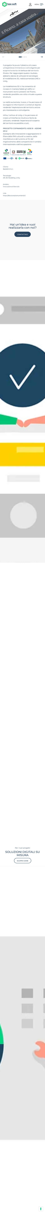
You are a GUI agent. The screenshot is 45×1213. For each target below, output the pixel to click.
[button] (41, 57)
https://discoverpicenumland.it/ (14, 195)
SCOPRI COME (22, 861)
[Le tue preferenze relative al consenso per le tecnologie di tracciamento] (41, 1209)
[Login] (30, 4)
